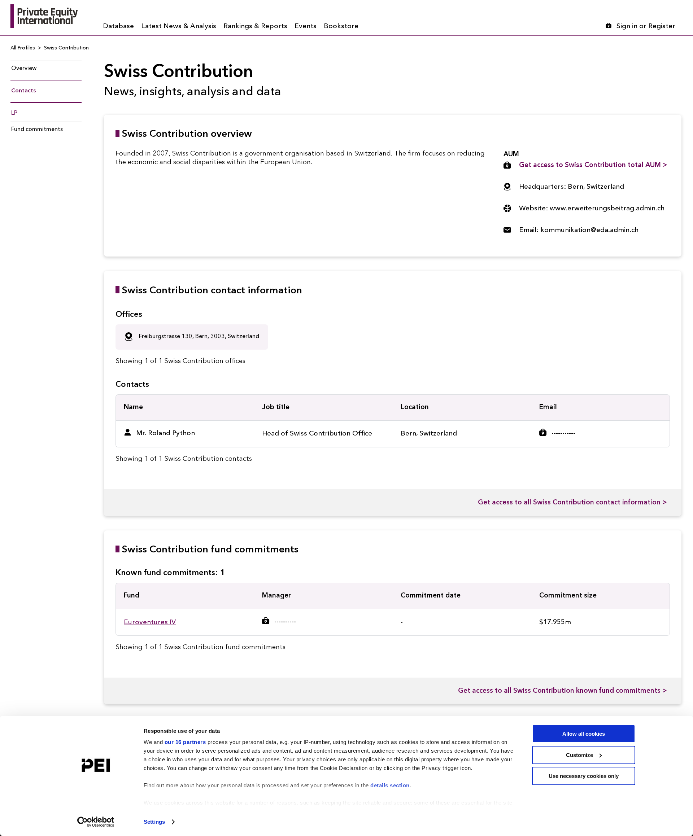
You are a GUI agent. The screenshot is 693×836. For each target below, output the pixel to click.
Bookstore (341, 26)
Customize (579, 755)
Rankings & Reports (255, 26)
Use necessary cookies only (584, 776)
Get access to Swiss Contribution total (593, 165)
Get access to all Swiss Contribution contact (572, 502)
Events (306, 26)
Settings (154, 822)
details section (390, 785)
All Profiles (22, 48)
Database (118, 26)
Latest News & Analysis (178, 26)
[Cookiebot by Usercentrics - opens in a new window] (95, 822)
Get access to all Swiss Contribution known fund (562, 691)
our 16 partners (185, 742)
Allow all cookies (583, 734)
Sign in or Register (645, 26)
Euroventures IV (150, 622)
